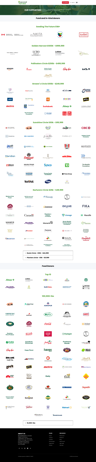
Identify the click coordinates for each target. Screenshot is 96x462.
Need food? (62, 441)
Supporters (51, 443)
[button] (73, 2)
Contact (51, 439)
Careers (51, 437)
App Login (62, 443)
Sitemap (61, 445)
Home (50, 435)
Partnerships (52, 441)
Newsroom (62, 435)
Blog (61, 439)
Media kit (62, 437)
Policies (50, 445)
